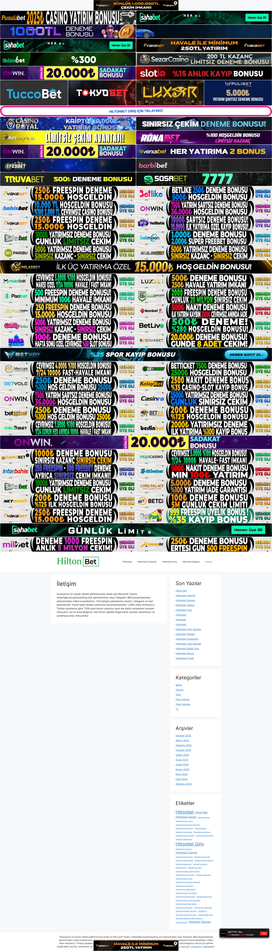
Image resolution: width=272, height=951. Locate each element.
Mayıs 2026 (182, 740)
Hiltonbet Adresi (185, 605)
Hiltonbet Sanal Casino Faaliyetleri (188, 900)
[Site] (68, 193)
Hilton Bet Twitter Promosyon (186, 915)
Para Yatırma (183, 704)
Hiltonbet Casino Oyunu (201, 832)
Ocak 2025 (182, 759)
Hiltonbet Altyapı (185, 634)
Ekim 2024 (182, 774)
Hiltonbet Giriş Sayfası (188, 629)
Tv (177, 709)
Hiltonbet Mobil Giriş (187, 648)
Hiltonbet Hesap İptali (184, 864)
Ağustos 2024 (184, 784)
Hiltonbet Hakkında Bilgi (184, 860)
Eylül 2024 (182, 779)
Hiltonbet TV (202, 911)
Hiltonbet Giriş (169, 561)
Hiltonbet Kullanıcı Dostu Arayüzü (188, 871)
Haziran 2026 (183, 735)
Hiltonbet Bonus (185, 653)
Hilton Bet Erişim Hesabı (204, 836)
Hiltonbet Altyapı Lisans (184, 821)
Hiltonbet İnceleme (147, 561)
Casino (179, 689)
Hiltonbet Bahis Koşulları (184, 828)
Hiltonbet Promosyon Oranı (185, 897)
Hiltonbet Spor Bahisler (184, 908)
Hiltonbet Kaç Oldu (194, 868)
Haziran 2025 (183, 750)
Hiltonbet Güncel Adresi (184, 857)
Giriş (178, 694)
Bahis (179, 685)
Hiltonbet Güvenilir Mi (202, 857)
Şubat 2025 (182, 755)
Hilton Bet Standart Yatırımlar (186, 911)
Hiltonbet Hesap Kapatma (204, 860)
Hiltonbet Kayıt (181, 868)
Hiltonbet (127, 561)
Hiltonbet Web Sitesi (205, 915)
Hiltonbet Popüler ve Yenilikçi (186, 893)
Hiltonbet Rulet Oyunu (204, 897)
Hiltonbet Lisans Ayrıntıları (185, 875)
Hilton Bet (181, 590)
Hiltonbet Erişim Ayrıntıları (185, 836)
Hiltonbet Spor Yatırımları (203, 908)
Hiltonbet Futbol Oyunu (184, 839)
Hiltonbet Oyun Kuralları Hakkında (188, 882)
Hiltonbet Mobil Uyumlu (184, 879)
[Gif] (136, 267)
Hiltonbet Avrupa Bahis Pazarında (188, 825)
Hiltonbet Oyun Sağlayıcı (185, 886)
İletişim (208, 561)
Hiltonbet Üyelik (185, 658)
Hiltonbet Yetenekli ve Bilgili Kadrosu (189, 918)
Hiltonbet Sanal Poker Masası (186, 904)
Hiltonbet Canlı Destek (188, 643)
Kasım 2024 (182, 769)
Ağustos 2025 (184, 745)
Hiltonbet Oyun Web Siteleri (186, 889)
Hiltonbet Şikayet (191, 561)
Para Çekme (183, 699)
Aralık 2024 (182, 764)
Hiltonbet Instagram (187, 639)
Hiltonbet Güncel (185, 600)
